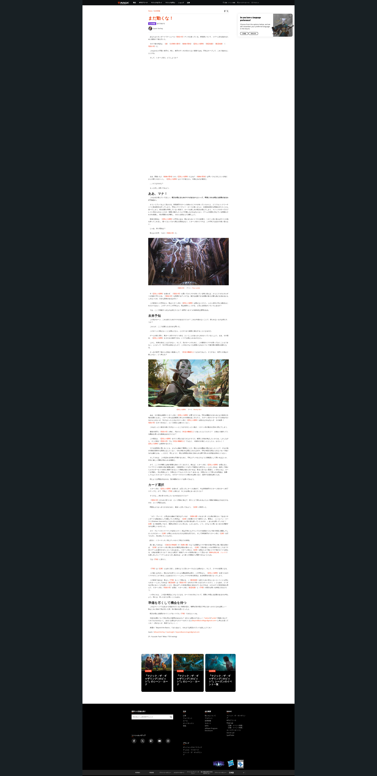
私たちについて (210, 716)
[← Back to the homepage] (123, 2)
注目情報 (157, 11)
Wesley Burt (197, 409)
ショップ (181, 3)
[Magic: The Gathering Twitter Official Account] (142, 740)
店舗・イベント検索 (230, 2)
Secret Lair (231, 733)
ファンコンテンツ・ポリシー (193, 772)
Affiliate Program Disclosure (211, 729)
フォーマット (187, 718)
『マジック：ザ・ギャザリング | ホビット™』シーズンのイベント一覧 (220, 681)
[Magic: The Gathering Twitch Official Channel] (151, 740)
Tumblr (213, 618)
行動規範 (151, 772)
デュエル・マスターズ (191, 750)
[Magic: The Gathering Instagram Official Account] (168, 740)
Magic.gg (230, 723)
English (253, 33)
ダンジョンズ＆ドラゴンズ (192, 747)
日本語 (244, 33)
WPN (206, 726)
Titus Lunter (196, 288)
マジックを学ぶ (170, 2)
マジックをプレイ (156, 2)
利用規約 (137, 772)
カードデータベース (244, 2)
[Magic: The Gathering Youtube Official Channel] (159, 740)
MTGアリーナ (143, 2)
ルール (185, 721)
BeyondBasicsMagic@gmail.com (204, 620)
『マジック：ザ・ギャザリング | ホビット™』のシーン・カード (156, 681)
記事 (188, 3)
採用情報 (208, 721)
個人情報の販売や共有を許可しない (207, 772)
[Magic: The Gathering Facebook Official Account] (134, 740)
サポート (208, 723)
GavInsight (170, 632)
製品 (134, 2)
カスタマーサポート (179, 772)
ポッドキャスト (188, 723)
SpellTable (230, 735)
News (150, 11)
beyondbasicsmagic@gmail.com (187, 632)
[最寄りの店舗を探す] (171, 717)
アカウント (256, 2)
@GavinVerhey (159, 632)
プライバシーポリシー (165, 772)
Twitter (206, 618)
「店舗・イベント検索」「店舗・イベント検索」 (235, 726)
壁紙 (184, 726)
